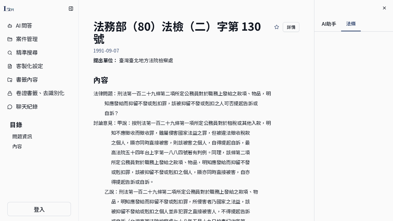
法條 (351, 23)
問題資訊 (22, 136)
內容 (17, 146)
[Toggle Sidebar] (78, 110)
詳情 (291, 27)
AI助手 (329, 23)
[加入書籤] (276, 27)
